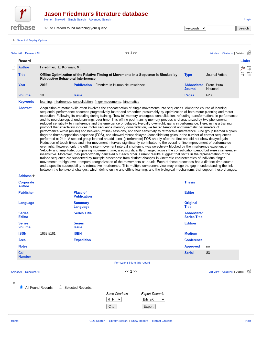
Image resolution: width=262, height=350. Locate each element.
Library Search (118, 320)
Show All (60, 19)
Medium (190, 233)
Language (26, 203)
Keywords (26, 102)
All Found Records (39, 288)
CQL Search (97, 320)
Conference (193, 240)
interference (62, 102)
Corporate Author (26, 184)
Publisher (26, 192)
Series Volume (24, 225)
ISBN (78, 233)
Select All (16, 53)
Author (23, 67)
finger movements (108, 102)
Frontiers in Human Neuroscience (120, 85)
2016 (43, 85)
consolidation (83, 102)
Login (247, 19)
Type (188, 75)
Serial (189, 253)
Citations (227, 53)
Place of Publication (83, 194)
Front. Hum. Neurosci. (215, 87)
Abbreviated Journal (193, 87)
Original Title (190, 205)
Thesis (189, 182)
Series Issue (79, 225)
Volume (24, 95)
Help (248, 320)
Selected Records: (78, 288)
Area (22, 240)
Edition (190, 223)
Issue (78, 95)
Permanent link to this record (132, 262)
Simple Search (77, 19)
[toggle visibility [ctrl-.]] (14, 283)
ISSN (22, 233)
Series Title (83, 213)
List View (214, 53)
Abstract (24, 108)
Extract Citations (162, 320)
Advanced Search (100, 19)
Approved (192, 246)
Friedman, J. (50, 67)
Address (24, 176)
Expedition (82, 240)
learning (46, 102)
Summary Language (81, 205)
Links (245, 61)
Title (21, 75)
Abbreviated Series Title (193, 215)
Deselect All (32, 53)
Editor (189, 192)
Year (21, 85)
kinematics (131, 102)
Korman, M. (71, 67)
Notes (22, 246)
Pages (189, 95)
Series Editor (23, 215)
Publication (83, 85)
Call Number (24, 255)
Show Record (139, 320)
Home (48, 19)
